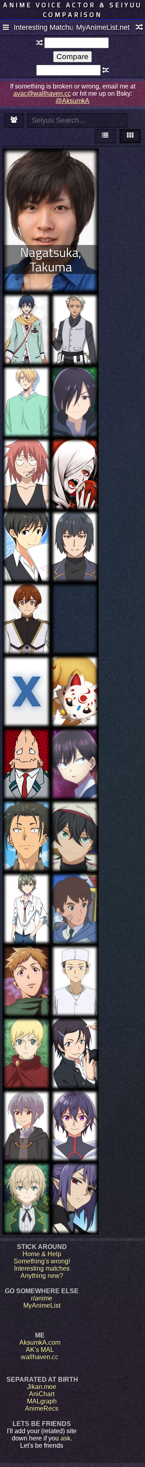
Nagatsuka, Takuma (50, 259)
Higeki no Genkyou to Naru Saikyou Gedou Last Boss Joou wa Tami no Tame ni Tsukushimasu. (26, 619)
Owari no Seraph (74, 1180)
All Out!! (26, 670)
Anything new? (42, 1275)
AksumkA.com (39, 1342)
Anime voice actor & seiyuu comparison (72, 9)
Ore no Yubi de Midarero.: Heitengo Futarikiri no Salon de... (26, 395)
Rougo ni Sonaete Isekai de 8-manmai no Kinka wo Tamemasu (26, 1195)
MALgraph (42, 1401)
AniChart (41, 1394)
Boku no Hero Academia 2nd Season (26, 749)
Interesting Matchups (43, 27)
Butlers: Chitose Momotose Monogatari (26, 315)
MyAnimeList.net (103, 27)
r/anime (41, 1298)
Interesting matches (42, 1268)
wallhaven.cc (39, 1357)
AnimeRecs (41, 1408)
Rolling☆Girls (74, 887)
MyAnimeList (41, 1305)
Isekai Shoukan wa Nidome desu (26, 1112)
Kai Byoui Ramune (75, 746)
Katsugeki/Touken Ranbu (75, 673)
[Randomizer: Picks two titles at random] (139, 28)
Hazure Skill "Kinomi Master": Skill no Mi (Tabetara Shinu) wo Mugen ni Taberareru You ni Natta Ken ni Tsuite (74, 1128)
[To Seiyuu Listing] (13, 120)
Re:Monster (27, 1032)
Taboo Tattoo (74, 597)
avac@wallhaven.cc (42, 93)
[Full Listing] (6, 28)
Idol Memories (26, 887)
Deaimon (74, 959)
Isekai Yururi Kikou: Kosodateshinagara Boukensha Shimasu (75, 398)
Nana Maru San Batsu (74, 1039)
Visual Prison (75, 456)
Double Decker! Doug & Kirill (74, 311)
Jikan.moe (41, 1386)
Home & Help (42, 1254)
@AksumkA (72, 100)
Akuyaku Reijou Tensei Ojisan (74, 532)
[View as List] (105, 136)
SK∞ (75, 814)
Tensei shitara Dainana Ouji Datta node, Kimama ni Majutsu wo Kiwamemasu (26, 471)
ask (65, 1438)
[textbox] (76, 42)
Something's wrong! (42, 1261)
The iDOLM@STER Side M (26, 532)
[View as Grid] (130, 136)
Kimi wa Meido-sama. (26, 822)
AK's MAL (40, 1349)
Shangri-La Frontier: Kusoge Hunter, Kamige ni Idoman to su (26, 970)
